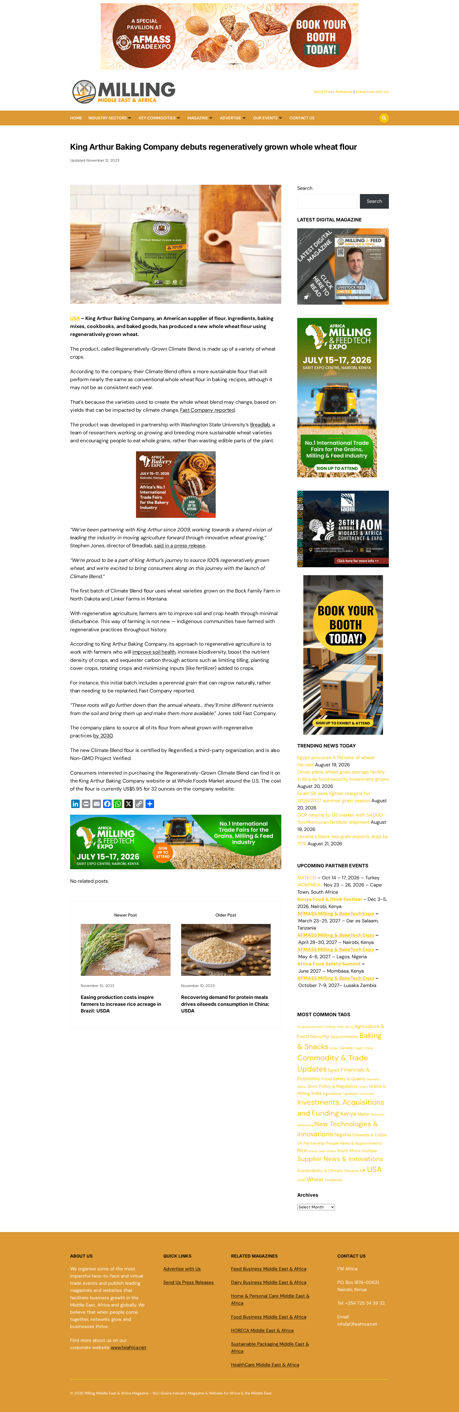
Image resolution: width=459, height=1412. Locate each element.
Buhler (334, 1048)
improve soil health (154, 652)
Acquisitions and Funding (316, 1027)
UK (363, 1170)
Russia (312, 1151)
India (316, 1093)
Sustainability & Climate (320, 1170)
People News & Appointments (354, 1143)
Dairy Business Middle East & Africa (268, 1282)
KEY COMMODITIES (157, 118)
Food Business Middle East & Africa (268, 1317)
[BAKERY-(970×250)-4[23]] (229, 66)
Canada (346, 1047)
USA (75, 318)
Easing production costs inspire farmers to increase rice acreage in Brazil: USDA (121, 1003)
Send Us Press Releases (188, 1282)
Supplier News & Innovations (340, 1159)
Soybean (369, 1150)
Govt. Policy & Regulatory (332, 1086)
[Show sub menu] (129, 118)
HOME (76, 118)
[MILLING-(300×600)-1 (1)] (337, 473)
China (368, 1048)
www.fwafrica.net (128, 1347)
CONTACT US (302, 118)
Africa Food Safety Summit (328, 964)
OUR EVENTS (265, 118)
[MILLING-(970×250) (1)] (175, 865)
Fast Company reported (207, 410)
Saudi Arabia (327, 1151)
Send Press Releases (332, 91)
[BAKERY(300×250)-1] (176, 513)
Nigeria (342, 1134)
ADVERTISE (230, 118)
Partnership (314, 1143)
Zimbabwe (333, 1180)
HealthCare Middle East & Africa (265, 1365)
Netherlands (305, 1125)
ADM (340, 1027)
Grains (363, 1087)
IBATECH (306, 878)
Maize (363, 1114)
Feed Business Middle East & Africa (268, 1269)
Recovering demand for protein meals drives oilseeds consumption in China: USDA (225, 1003)
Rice (302, 1150)
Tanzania (351, 1170)
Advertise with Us (372, 91)
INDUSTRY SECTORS (107, 118)
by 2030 (103, 735)
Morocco (377, 1114)
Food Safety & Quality (343, 1079)
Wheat (315, 1179)
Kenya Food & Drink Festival (329, 899)
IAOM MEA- (309, 885)
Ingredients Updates (340, 1093)
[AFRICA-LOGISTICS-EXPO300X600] (343, 731)
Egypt (333, 1070)
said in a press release (179, 545)
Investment (366, 1094)
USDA (301, 1180)
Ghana (301, 1087)
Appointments (344, 1036)
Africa (349, 1027)
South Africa (348, 1150)
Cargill (358, 1048)
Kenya (348, 1113)
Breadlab (260, 424)
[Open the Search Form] (384, 118)
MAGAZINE (198, 118)
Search (304, 188)
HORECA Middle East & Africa (262, 1330)
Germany (373, 1079)
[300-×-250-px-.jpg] (343, 563)
